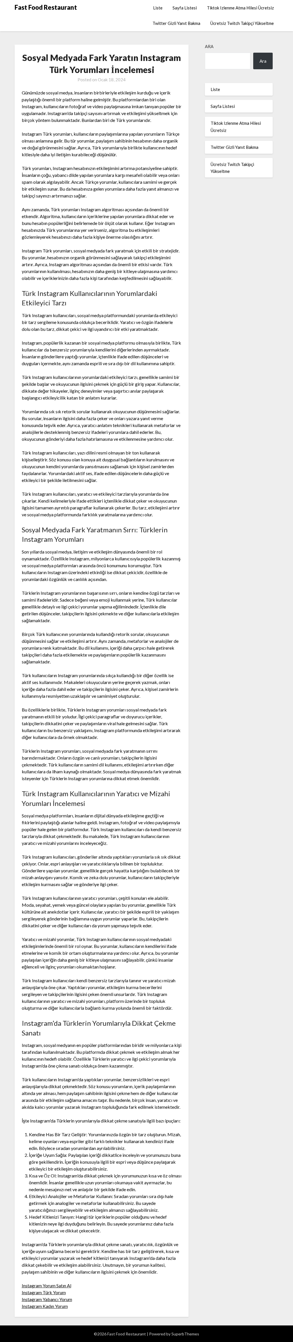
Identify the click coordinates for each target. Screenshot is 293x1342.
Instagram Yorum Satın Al (46, 1285)
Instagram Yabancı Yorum (47, 1299)
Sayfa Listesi (185, 7)
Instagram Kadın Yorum (45, 1306)
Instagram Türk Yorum (44, 1292)
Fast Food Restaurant (46, 7)
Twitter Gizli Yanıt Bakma (176, 23)
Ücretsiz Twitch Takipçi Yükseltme (242, 23)
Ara (209, 46)
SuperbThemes (185, 1333)
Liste (158, 7)
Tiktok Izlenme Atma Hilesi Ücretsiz (240, 7)
